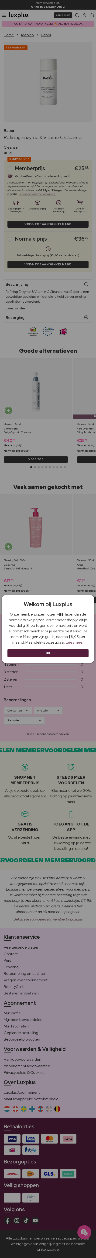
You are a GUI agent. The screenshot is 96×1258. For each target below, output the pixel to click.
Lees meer (75, 642)
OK (48, 653)
